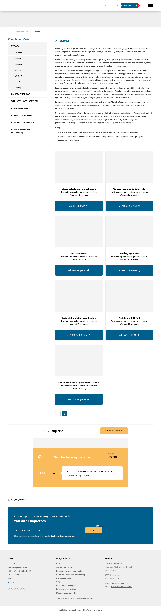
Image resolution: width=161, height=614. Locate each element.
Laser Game (19, 81)
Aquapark (18, 52)
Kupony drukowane (22, 115)
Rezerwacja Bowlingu (65, 585)
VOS (58, 582)
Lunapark (18, 64)
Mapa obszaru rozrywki (66, 592)
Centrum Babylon (13, 5)
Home (9, 31)
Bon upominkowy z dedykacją (21, 131)
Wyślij (92, 530)
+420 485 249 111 (120, 583)
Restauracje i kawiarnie (17, 567)
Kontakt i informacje (22, 122)
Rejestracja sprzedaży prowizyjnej (70, 574)
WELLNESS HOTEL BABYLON (24, 101)
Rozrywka (12, 563)
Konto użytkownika (143, 5)
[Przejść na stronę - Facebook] (10, 590)
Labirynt (17, 70)
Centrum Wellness (21, 108)
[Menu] (150, 5)
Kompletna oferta (22, 31)
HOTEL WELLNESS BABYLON (19, 571)
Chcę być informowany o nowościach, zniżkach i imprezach (42, 518)
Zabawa (15, 46)
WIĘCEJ (11, 578)
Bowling (17, 87)
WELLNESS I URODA (16, 574)
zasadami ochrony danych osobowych (60, 536)
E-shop (11, 582)
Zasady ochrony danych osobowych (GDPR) (74, 598)
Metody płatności (63, 578)
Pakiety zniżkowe (20, 94)
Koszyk (131, 5)
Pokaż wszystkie (113, 430)
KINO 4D (18, 76)
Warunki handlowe (64, 567)
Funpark (17, 58)
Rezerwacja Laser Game (66, 589)
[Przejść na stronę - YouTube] (22, 590)
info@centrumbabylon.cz (121, 586)
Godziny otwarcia (63, 563)
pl (106, 5)
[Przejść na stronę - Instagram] (16, 590)
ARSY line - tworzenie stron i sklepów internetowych (80, 610)
